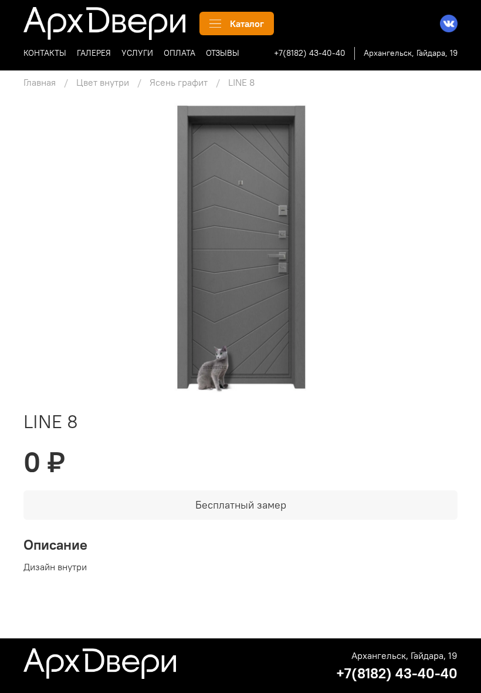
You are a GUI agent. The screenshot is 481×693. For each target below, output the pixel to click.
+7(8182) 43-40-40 (309, 53)
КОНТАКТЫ (44, 53)
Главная (39, 82)
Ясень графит (179, 82)
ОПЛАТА (179, 53)
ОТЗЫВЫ (222, 53)
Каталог (247, 23)
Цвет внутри (102, 82)
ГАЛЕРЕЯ (94, 53)
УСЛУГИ (137, 53)
